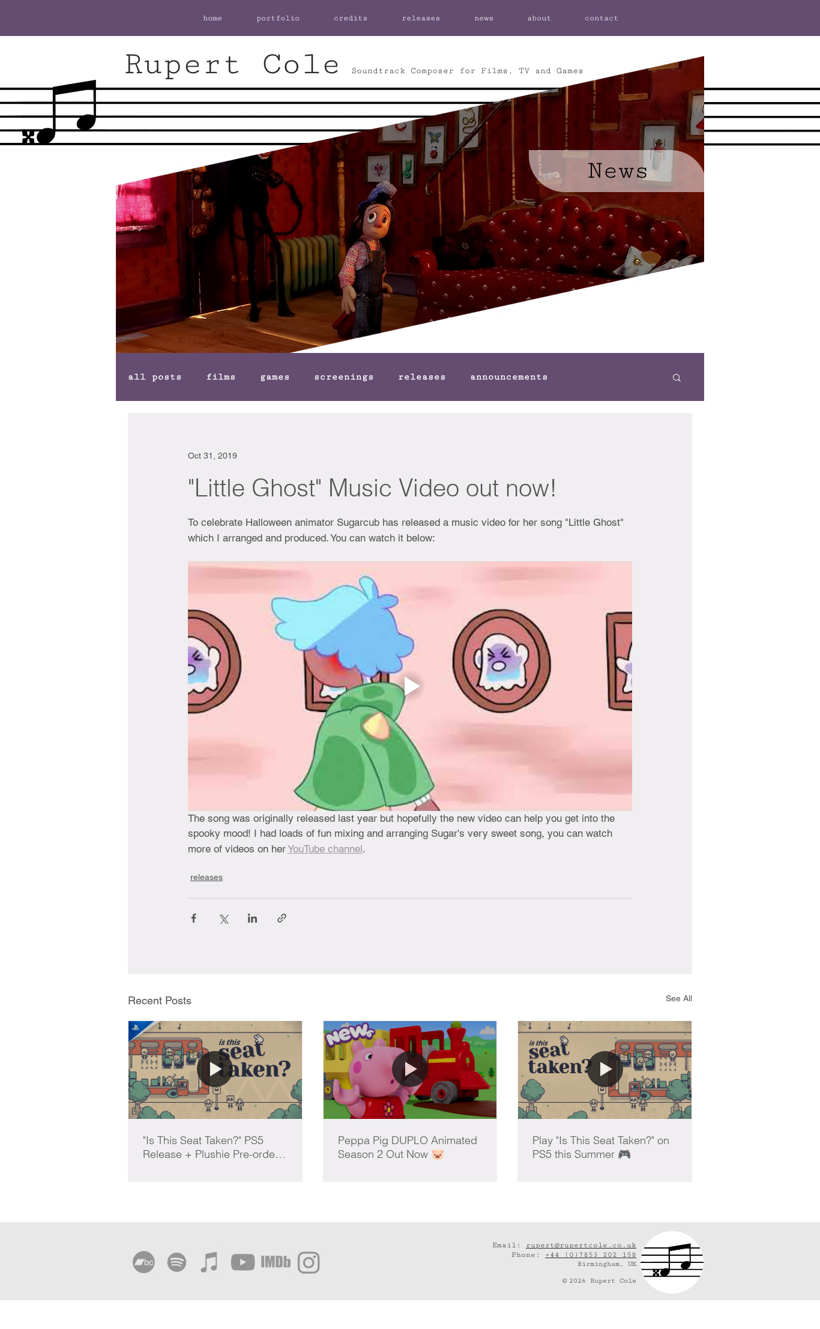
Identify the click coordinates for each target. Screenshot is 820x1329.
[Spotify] (176, 1262)
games (275, 377)
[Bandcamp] (143, 1262)
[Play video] (410, 686)
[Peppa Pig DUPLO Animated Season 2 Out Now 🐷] (410, 1069)
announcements (509, 377)
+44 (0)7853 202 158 (590, 1254)
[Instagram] (309, 1262)
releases (422, 377)
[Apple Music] (210, 1262)
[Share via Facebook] (193, 918)
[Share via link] (282, 918)
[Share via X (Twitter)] (223, 918)
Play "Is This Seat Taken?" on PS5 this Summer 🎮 (600, 1147)
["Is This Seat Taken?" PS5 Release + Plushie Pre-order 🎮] (215, 1069)
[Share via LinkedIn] (252, 918)
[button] (677, 377)
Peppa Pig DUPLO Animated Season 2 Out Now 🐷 (407, 1147)
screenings (344, 377)
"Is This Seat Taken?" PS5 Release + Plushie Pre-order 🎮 (211, 1147)
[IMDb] (276, 1262)
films (221, 377)
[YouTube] (243, 1262)
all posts (155, 377)
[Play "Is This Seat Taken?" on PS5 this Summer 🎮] (605, 1069)
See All (679, 998)
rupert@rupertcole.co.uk (581, 1245)
